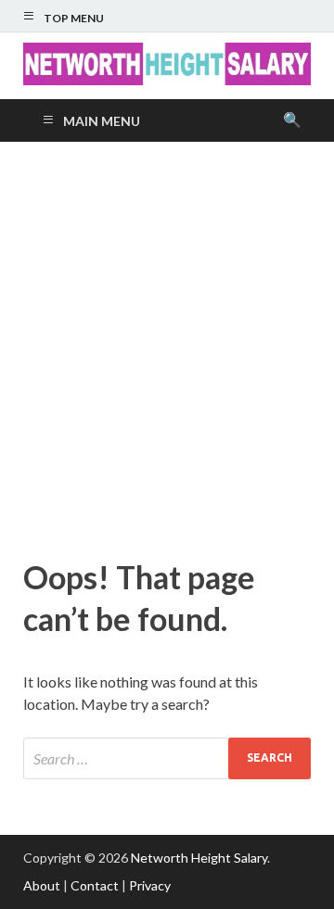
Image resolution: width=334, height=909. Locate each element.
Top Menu (74, 18)
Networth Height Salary (199, 857)
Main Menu (101, 121)
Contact (95, 885)
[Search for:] (167, 758)
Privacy (150, 885)
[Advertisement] (167, 345)
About (41, 885)
